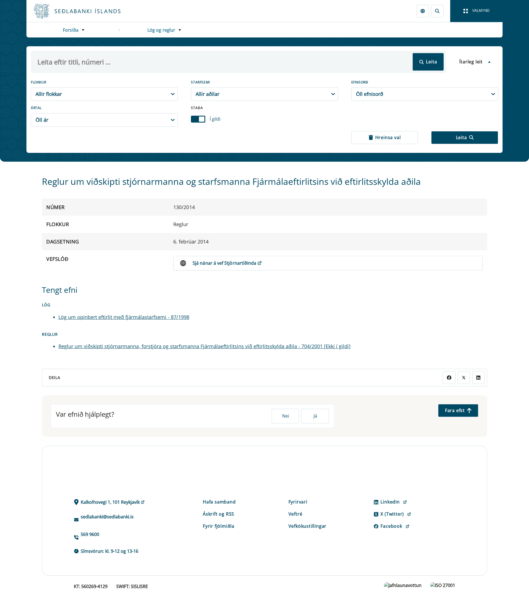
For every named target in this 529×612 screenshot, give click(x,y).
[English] (423, 11)
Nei (285, 416)
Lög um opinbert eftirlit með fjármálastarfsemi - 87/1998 (123, 317)
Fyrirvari (297, 502)
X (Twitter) (392, 514)
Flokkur (38, 82)
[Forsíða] (86, 11)
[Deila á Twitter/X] (464, 377)
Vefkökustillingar (307, 526)
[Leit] (437, 11)
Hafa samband (219, 502)
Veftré (295, 514)
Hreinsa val (388, 137)
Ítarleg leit (471, 62)
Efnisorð (359, 82)
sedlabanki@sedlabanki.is (107, 517)
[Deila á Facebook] (449, 377)
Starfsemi (200, 82)
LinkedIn (390, 502)
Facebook (391, 526)
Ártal (36, 107)
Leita (431, 62)
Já (315, 416)
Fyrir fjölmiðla (218, 526)
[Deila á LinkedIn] (478, 377)
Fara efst (455, 410)
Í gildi (215, 119)
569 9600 (90, 534)
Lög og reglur (161, 30)
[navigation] (476, 11)
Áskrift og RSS (218, 514)
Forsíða (71, 30)
